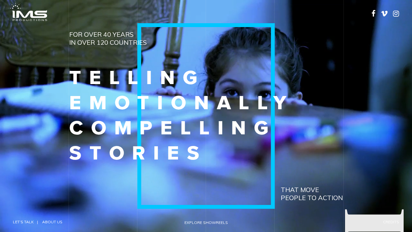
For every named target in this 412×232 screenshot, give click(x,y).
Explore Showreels (206, 222)
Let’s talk (23, 221)
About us (52, 221)
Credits (391, 221)
